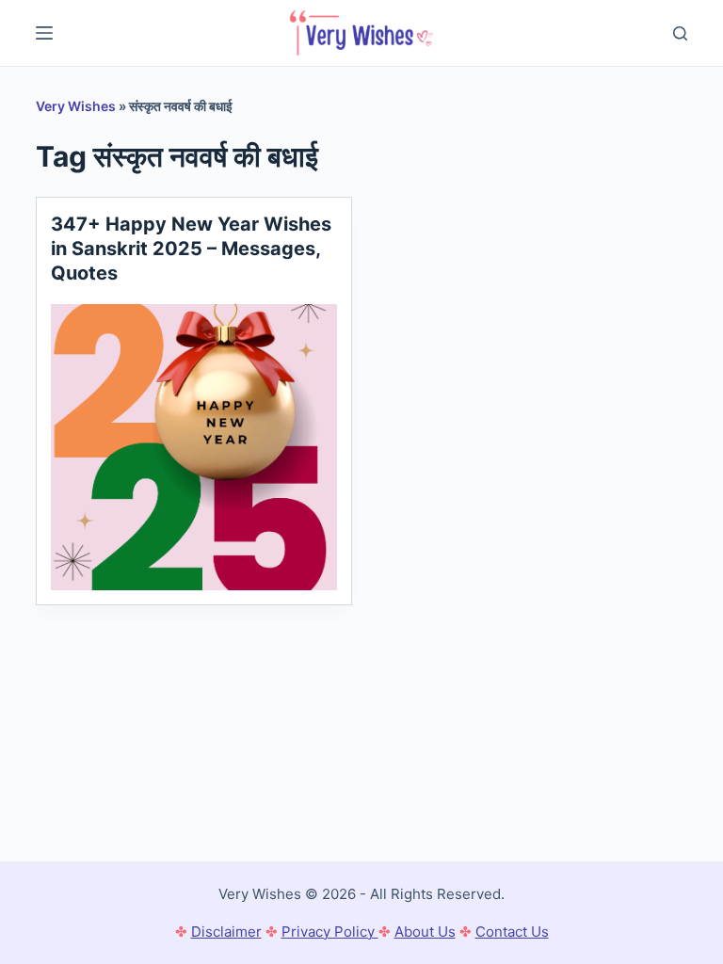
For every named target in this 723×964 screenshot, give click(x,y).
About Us (425, 931)
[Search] (680, 33)
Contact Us (512, 931)
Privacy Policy (329, 931)
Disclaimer (226, 931)
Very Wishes (76, 106)
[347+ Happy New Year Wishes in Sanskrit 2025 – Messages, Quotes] (194, 447)
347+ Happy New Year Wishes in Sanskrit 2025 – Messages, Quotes (191, 248)
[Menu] (44, 32)
